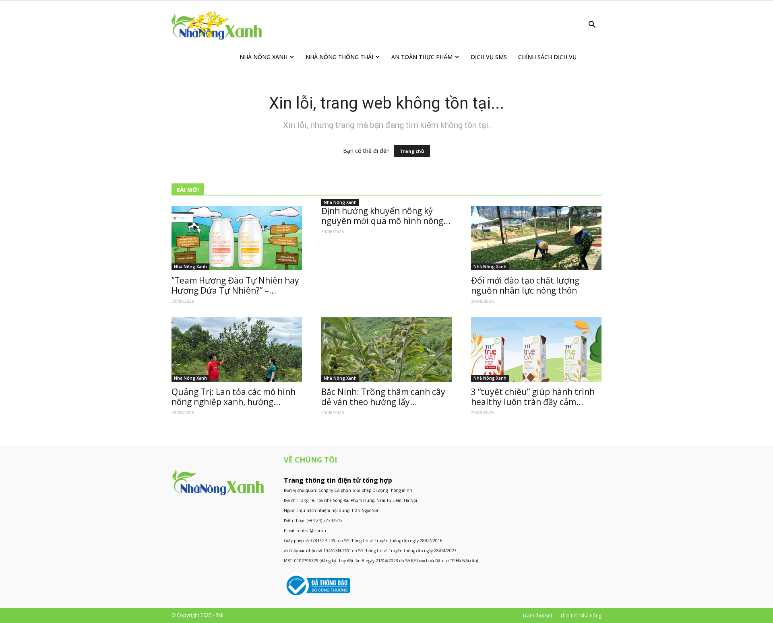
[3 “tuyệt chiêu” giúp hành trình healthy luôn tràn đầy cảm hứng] (536, 349)
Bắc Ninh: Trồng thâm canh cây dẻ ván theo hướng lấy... (383, 396)
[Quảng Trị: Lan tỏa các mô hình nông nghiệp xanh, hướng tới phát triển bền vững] (237, 349)
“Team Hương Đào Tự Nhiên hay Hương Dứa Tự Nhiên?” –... (235, 285)
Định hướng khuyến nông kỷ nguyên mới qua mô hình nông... (386, 215)
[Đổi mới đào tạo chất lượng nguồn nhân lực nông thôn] (536, 238)
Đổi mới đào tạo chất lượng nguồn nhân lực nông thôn (525, 285)
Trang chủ (412, 151)
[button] (591, 25)
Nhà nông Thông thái (339, 57)
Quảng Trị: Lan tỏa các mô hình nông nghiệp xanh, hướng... (234, 396)
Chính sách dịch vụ (547, 57)
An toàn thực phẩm (422, 57)
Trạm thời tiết (537, 615)
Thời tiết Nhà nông (580, 615)
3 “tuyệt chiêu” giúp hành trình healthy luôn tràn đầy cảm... (533, 396)
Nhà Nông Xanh (263, 57)
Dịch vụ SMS (489, 57)
